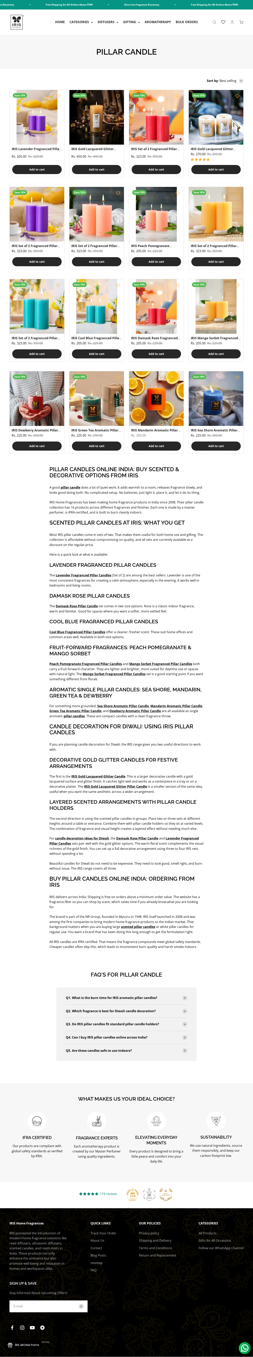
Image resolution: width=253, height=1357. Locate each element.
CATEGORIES (79, 22)
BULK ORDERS (187, 22)
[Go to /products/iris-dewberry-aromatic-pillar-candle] (37, 398)
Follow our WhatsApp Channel (221, 1248)
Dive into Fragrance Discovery (120, 4)
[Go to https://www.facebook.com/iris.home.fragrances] (12, 1327)
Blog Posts (98, 1255)
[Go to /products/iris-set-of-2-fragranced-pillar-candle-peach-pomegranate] (96, 214)
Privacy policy (149, 1233)
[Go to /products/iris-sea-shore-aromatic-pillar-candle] (216, 398)
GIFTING (129, 22)
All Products (208, 1233)
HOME (60, 22)
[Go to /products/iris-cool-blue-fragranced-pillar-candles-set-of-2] (96, 306)
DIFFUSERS (106, 22)
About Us (97, 1240)
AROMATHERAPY (158, 22)
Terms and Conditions (155, 1248)
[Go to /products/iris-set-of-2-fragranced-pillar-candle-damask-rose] (156, 117)
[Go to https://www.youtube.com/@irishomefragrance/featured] (32, 1327)
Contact (96, 1248)
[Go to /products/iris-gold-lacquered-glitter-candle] (96, 117)
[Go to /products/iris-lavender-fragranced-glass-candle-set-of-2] (37, 117)
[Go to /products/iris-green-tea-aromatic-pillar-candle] (96, 398)
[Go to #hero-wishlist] (223, 22)
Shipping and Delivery (155, 1240)
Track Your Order (103, 1233)
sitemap (97, 1263)
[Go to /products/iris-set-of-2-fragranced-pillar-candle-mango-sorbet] (216, 214)
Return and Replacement (157, 1255)
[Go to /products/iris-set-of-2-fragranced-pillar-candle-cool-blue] (37, 306)
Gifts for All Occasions (215, 1240)
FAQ (93, 1270)
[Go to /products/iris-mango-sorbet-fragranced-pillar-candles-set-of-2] (216, 306)
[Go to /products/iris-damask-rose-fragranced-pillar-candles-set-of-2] (156, 306)
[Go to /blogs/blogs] (42, 1327)
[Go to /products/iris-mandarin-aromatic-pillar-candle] (156, 398)
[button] (200, 159)
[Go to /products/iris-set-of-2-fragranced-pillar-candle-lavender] (37, 214)
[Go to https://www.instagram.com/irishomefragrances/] (22, 1327)
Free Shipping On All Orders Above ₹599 (47, 4)
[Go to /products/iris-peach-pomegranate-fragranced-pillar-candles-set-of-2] (156, 214)
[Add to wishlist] (58, 96)
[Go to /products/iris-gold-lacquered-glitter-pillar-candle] (216, 117)
